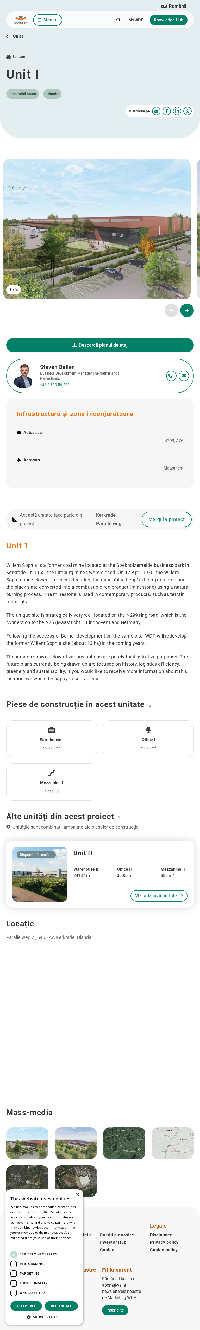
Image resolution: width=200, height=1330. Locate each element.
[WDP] (20, 20)
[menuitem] (156, 111)
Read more (18, 1243)
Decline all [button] (61, 1306)
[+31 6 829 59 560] (171, 376)
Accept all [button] (26, 1306)
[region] (100, 1056)
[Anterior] (171, 310)
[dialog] (44, 1257)
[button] (173, 6)
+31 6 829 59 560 (55, 385)
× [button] (77, 1195)
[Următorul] (187, 310)
